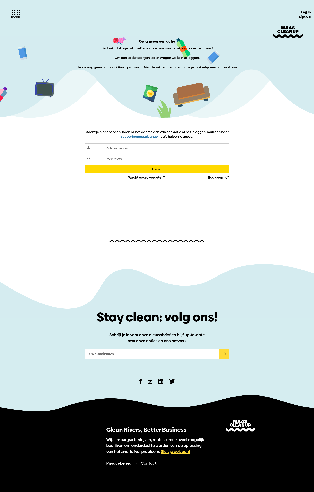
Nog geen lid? (218, 177)
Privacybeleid (118, 463)
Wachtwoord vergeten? (146, 177)
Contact (148, 463)
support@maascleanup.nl (141, 136)
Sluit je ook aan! (175, 451)
